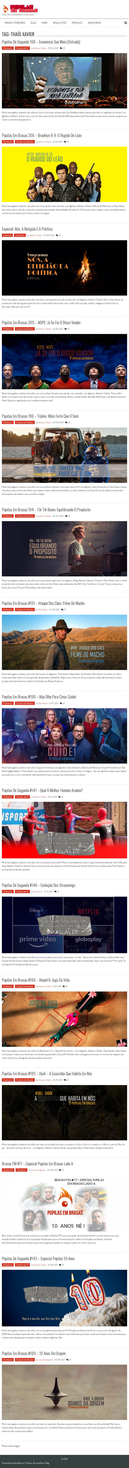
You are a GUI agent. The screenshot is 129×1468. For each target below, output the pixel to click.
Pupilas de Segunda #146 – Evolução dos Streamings (38, 885)
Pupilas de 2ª (22, 48)
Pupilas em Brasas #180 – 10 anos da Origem (34, 1353)
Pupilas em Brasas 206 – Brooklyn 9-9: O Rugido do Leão (41, 135)
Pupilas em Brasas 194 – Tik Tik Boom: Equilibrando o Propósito (46, 509)
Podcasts (77, 22)
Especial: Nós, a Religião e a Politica (27, 229)
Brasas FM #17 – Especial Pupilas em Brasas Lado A (37, 1163)
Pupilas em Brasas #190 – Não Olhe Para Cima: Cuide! (39, 697)
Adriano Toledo (40, 48)
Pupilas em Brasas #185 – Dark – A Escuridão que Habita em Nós (47, 1073)
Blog (33, 22)
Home (45, 22)
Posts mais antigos (11, 1446)
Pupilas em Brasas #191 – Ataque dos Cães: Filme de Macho (43, 603)
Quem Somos (94, 22)
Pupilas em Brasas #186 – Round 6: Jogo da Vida (36, 980)
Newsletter (59, 22)
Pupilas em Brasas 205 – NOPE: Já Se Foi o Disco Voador (41, 322)
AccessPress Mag (41, 1463)
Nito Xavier (43, 609)
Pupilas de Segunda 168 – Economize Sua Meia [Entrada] (41, 42)
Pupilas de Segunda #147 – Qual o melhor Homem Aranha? (42, 790)
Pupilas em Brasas (25, 141)
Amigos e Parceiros (15, 22)
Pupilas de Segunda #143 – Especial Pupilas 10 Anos (38, 1258)
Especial (7, 235)
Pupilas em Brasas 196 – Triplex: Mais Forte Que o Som (40, 416)
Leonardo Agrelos (38, 1170)
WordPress (19, 1463)
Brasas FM (8, 1169)
